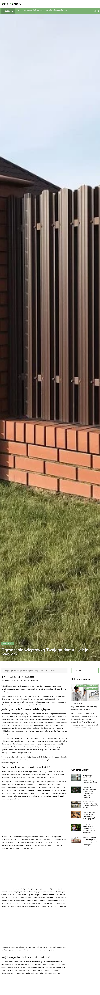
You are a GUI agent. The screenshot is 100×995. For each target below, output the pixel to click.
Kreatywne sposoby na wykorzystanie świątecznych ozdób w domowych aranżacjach (90, 841)
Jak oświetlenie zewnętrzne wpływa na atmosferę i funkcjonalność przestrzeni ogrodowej (90, 792)
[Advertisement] (85, 746)
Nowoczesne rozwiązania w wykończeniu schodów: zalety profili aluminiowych (90, 779)
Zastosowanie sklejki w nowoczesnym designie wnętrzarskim (41, 10)
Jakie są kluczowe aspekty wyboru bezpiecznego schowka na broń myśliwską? (89, 816)
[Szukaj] (73, 670)
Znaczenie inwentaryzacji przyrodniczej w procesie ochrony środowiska (89, 828)
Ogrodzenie (7, 643)
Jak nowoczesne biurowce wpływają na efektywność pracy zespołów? (90, 804)
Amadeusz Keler (10, 677)
